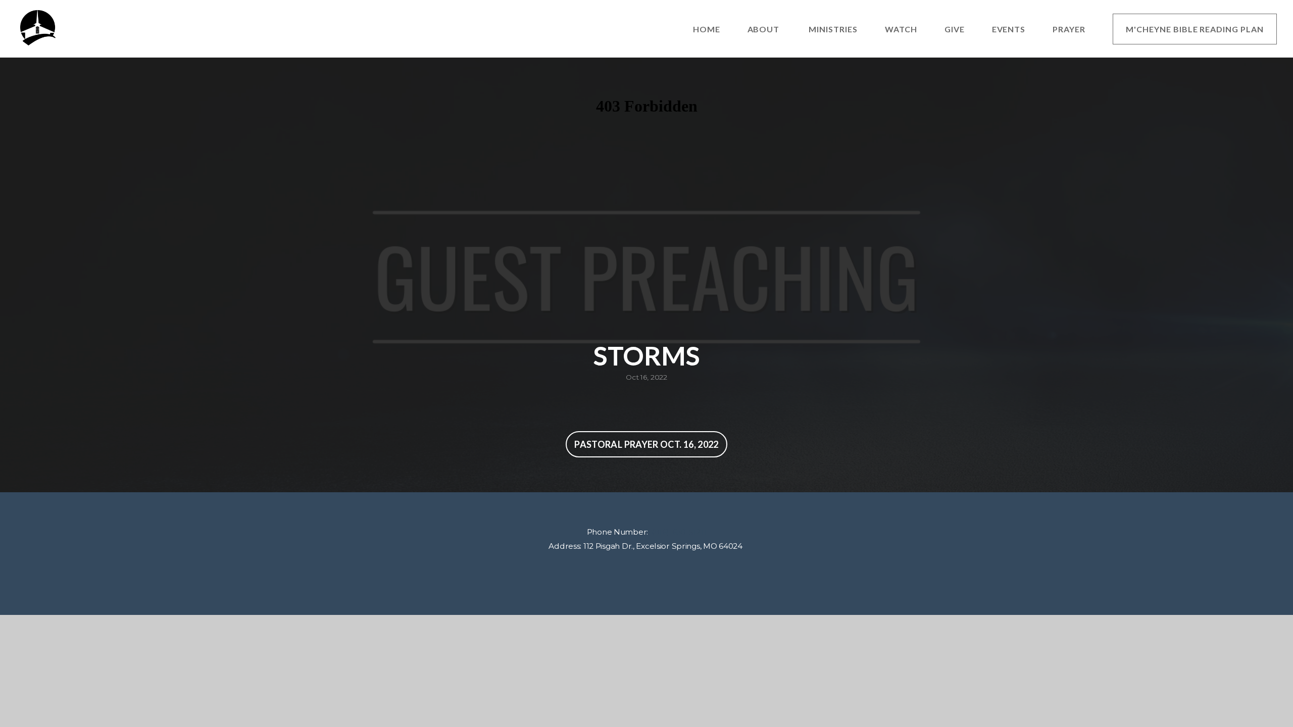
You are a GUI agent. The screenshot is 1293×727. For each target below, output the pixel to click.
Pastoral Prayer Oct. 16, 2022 (646, 444)
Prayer (1069, 29)
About (765, 29)
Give (954, 29)
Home (706, 29)
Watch (901, 29)
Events (1009, 29)
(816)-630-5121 (677, 532)
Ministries (833, 29)
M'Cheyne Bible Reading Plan (1195, 29)
